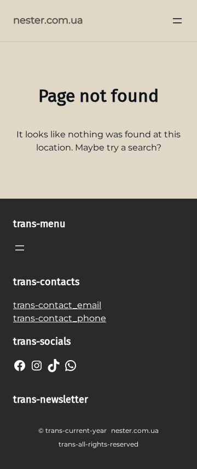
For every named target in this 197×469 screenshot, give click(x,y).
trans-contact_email (57, 305)
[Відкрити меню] (177, 20)
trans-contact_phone (59, 318)
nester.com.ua (48, 20)
